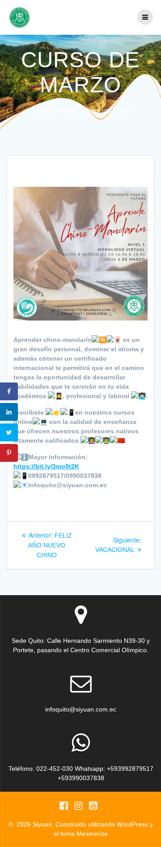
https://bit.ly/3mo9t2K (46, 466)
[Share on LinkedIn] (9, 412)
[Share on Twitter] (9, 432)
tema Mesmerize (84, 833)
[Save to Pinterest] (9, 453)
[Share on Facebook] (9, 391)
